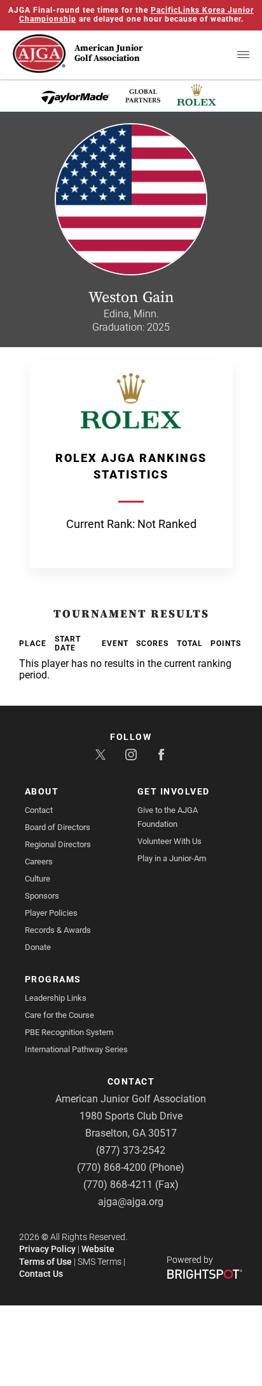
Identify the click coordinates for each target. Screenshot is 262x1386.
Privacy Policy (47, 1249)
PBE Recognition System (69, 1032)
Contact (39, 810)
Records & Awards (58, 930)
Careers (39, 861)
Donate (38, 947)
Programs (53, 979)
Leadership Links (55, 998)
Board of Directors (57, 827)
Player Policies (51, 913)
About (42, 791)
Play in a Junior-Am (171, 858)
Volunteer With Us (169, 841)
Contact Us (41, 1274)
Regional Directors (58, 844)
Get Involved (173, 791)
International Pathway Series (76, 1049)
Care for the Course (59, 1015)
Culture (37, 878)
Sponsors (42, 896)
